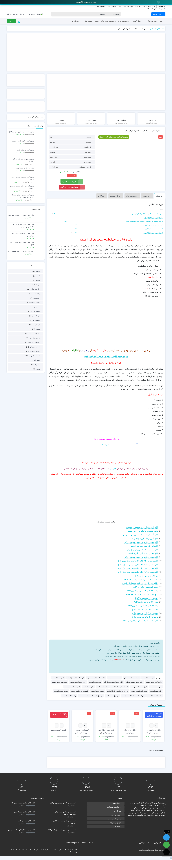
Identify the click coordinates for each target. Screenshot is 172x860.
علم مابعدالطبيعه (102, 687)
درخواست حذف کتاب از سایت (105, 21)
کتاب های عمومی (34, 356)
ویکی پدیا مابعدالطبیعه (69, 696)
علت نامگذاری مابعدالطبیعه (119, 687)
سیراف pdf (145, 803)
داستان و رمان (151, 6)
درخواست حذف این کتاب (69, 187)
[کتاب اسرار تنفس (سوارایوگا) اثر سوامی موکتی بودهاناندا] (82, 717)
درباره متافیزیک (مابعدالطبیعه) (153, 217)
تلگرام (75, 350)
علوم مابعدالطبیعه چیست (139, 691)
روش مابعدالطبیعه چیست (78, 682)
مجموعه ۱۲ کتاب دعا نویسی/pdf (145, 609)
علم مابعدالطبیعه (88, 687)
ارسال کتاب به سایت (114, 818)
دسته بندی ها (152, 21)
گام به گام (37, 360)
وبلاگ (11, 21)
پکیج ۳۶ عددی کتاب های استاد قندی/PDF (142, 594)
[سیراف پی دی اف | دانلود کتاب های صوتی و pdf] (24, 14)
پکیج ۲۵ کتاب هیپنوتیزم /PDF (146, 598)
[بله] (166, 852)
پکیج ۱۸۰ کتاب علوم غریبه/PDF (146, 602)
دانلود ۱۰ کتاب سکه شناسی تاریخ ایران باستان (140, 583)
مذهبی (38, 369)
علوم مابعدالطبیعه (156, 691)
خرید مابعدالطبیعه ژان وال (75, 678)
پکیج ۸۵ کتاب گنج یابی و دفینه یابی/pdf (143, 605)
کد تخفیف (146, 196)
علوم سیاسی (36, 320)
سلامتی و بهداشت (34, 302)
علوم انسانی (36, 316)
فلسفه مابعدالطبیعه (97, 691)
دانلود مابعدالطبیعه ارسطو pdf (113, 682)
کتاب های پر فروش (34, 333)
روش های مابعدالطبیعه (59, 682)
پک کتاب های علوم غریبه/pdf (146, 575)
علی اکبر (52, 142)
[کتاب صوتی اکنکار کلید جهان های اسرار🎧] (106, 717)
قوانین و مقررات (115, 822)
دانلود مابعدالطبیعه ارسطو (134, 682)
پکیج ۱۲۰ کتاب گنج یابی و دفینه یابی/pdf (142, 590)
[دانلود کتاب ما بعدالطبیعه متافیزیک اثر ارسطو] (131, 150)
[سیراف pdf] (86, 52)
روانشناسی (36, 293)
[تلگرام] (120, 665)
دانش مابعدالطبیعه (58, 678)
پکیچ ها (38, 285)
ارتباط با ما (75, 21)
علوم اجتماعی (35, 311)
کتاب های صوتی (140, 6)
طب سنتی (37, 307)
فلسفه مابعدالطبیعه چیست (79, 691)
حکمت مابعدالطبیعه (114, 678)
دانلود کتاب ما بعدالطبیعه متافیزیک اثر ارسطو (147, 214)
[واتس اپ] (147, 665)
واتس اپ (113, 468)
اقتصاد (38, 276)
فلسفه (38, 329)
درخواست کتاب (151, 9)
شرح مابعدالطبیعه (156, 687)
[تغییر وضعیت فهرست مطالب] (161, 210)
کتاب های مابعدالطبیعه (154, 696)
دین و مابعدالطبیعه (95, 682)
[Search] (53, 14)
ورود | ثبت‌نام (158, 14)
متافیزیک (130, 6)
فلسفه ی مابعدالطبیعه (61, 691)
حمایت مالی (88, 21)
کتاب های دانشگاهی (34, 342)
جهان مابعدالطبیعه (148, 678)
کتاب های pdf (101, 6)
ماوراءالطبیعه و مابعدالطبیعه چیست (133, 696)
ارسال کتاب (161, 9)
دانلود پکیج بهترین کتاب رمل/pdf (145, 587)
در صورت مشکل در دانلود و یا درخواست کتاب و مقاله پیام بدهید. (144, 221)
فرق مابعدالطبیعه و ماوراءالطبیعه (117, 691)
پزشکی (38, 280)
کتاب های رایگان (112, 6)
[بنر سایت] (106, 450)
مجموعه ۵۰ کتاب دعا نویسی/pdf (145, 617)
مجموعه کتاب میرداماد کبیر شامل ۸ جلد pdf (140, 579)
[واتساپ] (166, 845)
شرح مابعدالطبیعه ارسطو (139, 687)
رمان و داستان (35, 289)
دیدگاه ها (101, 196)
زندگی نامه (36, 298)
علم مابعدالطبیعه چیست (72, 687)
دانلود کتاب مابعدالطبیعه (154, 682)
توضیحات (159, 196)
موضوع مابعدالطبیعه (112, 696)
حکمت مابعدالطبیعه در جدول (96, 678)
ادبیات (38, 271)
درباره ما (118, 826)
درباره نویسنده (115, 196)
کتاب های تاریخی (35, 338)
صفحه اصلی (161, 6)
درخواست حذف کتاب (113, 807)
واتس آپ (85, 350)
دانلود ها (157, 29)
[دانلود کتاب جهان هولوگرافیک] (129, 717)
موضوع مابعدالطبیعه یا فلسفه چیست (91, 696)
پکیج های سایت (116, 815)
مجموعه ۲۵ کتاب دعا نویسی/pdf (145, 613)
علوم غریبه (122, 6)
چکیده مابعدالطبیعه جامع (131, 678)
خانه (160, 21)
